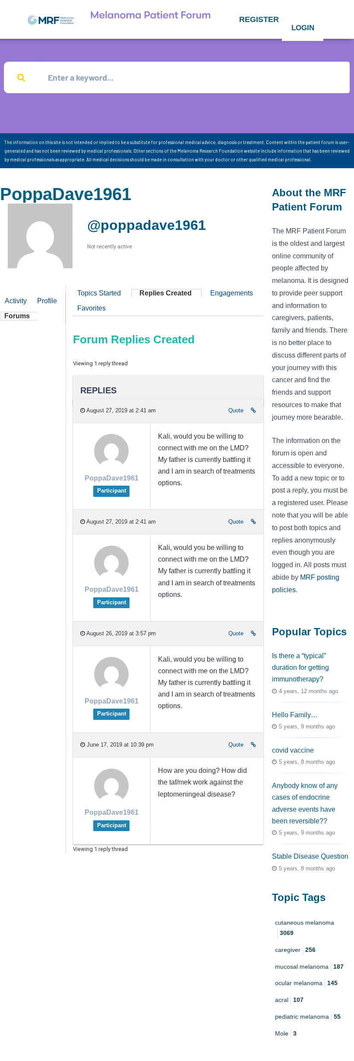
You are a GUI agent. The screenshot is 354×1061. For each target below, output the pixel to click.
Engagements (231, 293)
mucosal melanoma (309, 966)
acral (289, 999)
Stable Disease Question (310, 856)
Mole (286, 1033)
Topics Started (99, 293)
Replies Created (165, 293)
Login (302, 28)
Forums (17, 316)
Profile (47, 300)
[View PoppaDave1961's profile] (111, 466)
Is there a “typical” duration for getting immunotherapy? (300, 667)
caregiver (295, 949)
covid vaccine (293, 750)
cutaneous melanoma (304, 927)
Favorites (91, 308)
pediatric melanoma (308, 1016)
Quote (235, 410)
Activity (16, 300)
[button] (259, 19)
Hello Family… (295, 715)
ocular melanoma (306, 982)
